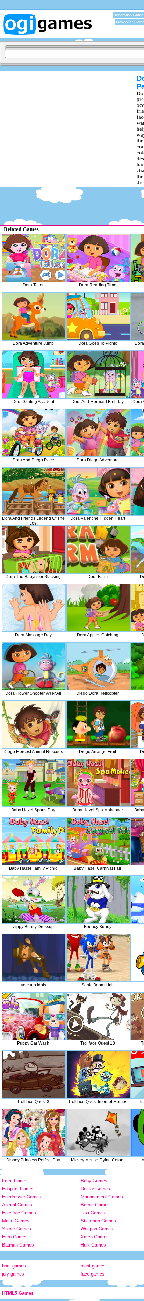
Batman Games (18, 1245)
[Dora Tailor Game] (34, 258)
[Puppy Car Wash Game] (34, 1016)
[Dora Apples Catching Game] (98, 608)
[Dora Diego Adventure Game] (98, 433)
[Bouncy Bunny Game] (98, 899)
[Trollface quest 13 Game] (98, 1016)
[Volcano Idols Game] (34, 958)
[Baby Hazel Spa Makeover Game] (98, 783)
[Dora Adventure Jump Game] (34, 316)
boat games (14, 1266)
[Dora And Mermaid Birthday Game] (98, 374)
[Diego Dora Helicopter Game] (98, 666)
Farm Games (15, 1180)
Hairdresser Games (21, 1196)
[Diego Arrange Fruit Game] (98, 724)
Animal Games (17, 1204)
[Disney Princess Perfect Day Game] (34, 1133)
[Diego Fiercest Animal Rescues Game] (34, 724)
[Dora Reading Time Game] (98, 258)
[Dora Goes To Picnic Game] (98, 316)
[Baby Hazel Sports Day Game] (34, 783)
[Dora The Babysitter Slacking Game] (34, 549)
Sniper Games (16, 1228)
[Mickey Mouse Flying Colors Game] (98, 1133)
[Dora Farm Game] (98, 549)
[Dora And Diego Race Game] (34, 433)
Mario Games (15, 1220)
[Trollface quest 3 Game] (34, 1074)
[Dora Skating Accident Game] (34, 374)
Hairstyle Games (19, 1212)
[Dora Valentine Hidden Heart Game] (98, 491)
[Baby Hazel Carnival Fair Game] (98, 841)
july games (13, 1274)
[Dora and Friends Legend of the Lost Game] (34, 491)
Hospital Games (18, 1188)
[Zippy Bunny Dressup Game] (34, 899)
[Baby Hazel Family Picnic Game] (34, 841)
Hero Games (15, 1237)
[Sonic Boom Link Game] (98, 958)
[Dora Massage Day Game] (34, 608)
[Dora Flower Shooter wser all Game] (34, 666)
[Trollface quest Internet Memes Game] (98, 1074)
